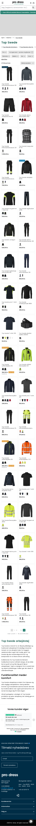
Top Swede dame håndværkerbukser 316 (26, 240)
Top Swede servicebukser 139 (24, 614)
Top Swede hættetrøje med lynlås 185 (9, 271)
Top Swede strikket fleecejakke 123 (25, 365)
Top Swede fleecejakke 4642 (26, 84)
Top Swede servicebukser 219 (24, 271)
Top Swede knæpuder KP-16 (26, 147)
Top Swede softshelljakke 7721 (24, 458)
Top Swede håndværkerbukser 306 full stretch (9, 427)
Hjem (3, 38)
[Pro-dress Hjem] (18, 2)
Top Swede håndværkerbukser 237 (9, 147)
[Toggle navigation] (2, 3)
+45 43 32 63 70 (24, 789)
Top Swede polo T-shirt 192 (26, 489)
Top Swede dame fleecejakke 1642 (24, 115)
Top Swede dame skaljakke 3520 (7, 489)
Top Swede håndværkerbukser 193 (9, 84)
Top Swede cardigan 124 (8, 240)
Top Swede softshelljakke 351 (7, 365)
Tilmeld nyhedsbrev (9, 765)
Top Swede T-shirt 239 (9, 333)
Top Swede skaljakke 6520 (25, 178)
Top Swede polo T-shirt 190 (26, 396)
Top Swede (18, 38)
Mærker (8, 38)
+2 (12, 338)
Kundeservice (6, 801)
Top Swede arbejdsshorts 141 (7, 115)
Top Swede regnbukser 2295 (26, 209)
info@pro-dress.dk (7, 788)
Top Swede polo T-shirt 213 (9, 302)
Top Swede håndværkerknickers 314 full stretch (25, 427)
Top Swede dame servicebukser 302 (7, 583)
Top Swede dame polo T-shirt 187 (9, 552)
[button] (30, 821)
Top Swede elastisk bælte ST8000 (25, 334)
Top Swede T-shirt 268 (26, 551)
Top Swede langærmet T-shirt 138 (26, 521)
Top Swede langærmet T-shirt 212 (9, 209)
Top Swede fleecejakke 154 (9, 396)
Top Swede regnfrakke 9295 (26, 583)
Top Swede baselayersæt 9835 (25, 302)
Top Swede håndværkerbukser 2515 (8, 178)
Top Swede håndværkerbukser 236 (9, 614)
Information (5, 806)
